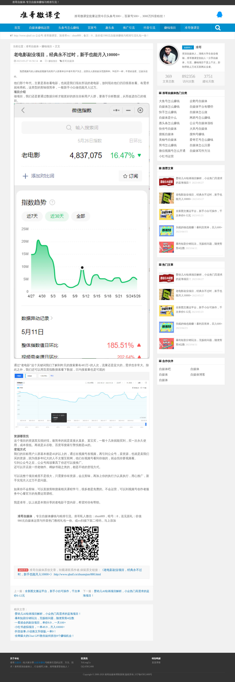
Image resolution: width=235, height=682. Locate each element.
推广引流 (129, 27)
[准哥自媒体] (40, 14)
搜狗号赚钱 (197, 134)
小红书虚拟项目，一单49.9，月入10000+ (40, 627)
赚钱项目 (170, 27)
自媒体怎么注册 (200, 145)
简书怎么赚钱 (168, 145)
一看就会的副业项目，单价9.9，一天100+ (40, 622)
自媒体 (194, 369)
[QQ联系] (220, 14)
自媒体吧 (165, 369)
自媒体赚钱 (39, 662)
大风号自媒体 (198, 128)
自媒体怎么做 (198, 112)
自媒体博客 (197, 374)
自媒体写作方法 (200, 150)
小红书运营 (166, 156)
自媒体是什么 (168, 117)
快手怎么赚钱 (168, 112)
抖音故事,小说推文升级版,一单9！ (35, 631)
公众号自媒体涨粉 (201, 123)
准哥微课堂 (192, 27)
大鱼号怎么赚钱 (169, 101)
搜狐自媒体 (166, 134)
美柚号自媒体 (168, 139)
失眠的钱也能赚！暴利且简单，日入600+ (199, 227)
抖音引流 (149, 27)
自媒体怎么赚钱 (169, 106)
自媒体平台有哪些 (201, 106)
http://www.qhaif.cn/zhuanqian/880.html (77, 574)
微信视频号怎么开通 (172, 150)
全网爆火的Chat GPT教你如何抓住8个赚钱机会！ (44, 635)
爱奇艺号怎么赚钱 (201, 139)
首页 (17, 27)
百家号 (92, 27)
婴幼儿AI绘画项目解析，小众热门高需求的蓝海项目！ (48, 613)
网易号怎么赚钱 (200, 117)
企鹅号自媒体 (198, 101)
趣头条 (109, 27)
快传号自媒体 (168, 128)
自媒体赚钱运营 (39, 27)
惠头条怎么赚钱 (169, 123)
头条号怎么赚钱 (68, 27)
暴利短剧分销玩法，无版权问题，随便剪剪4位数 (44, 618)
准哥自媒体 (32, 46)
